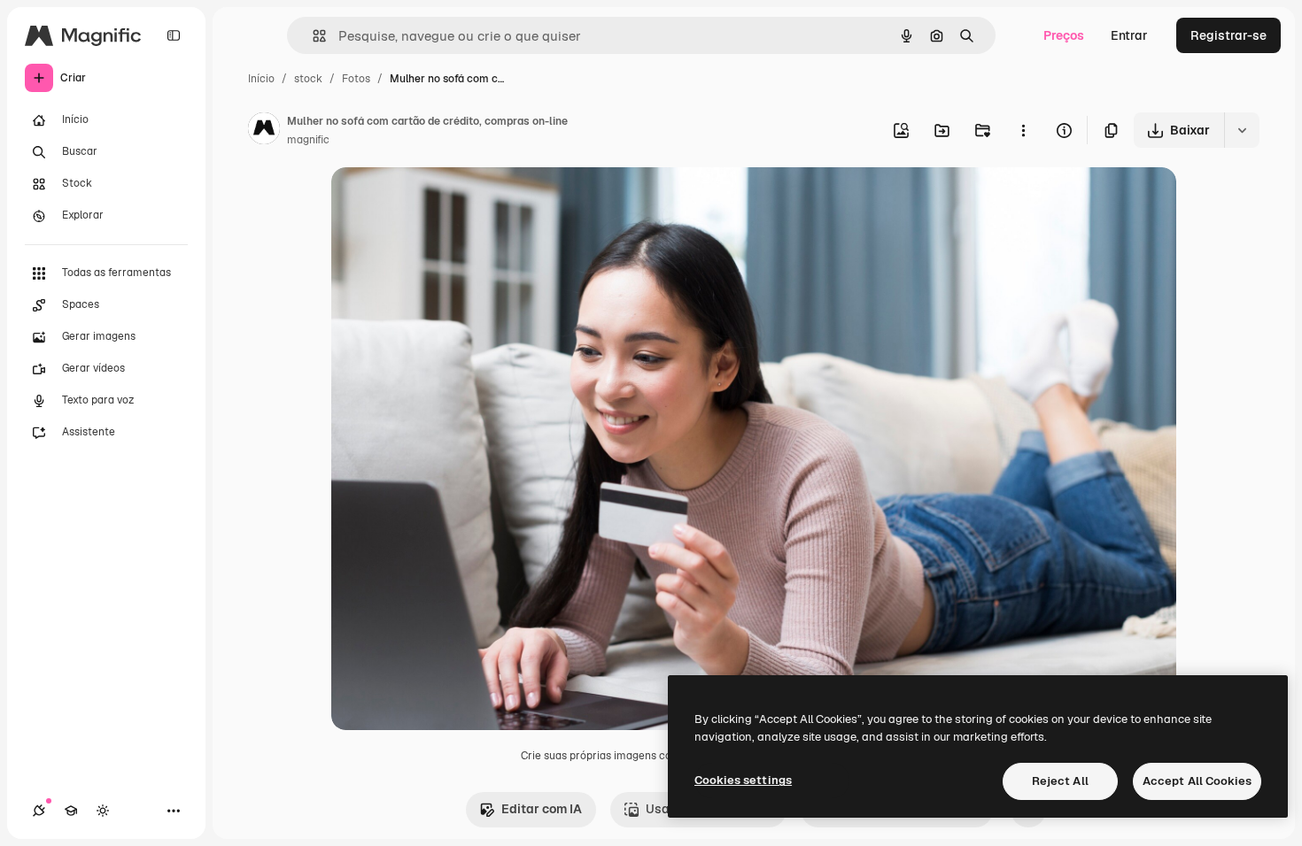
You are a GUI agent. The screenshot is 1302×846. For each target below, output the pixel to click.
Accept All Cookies (1197, 780)
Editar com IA (541, 809)
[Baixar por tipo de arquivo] (1241, 130)
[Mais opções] (1023, 130)
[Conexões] (39, 810)
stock (308, 79)
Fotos (356, 79)
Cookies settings (743, 780)
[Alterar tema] (103, 810)
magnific (308, 140)
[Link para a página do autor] (264, 131)
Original (444, 201)
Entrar (1129, 35)
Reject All (1060, 780)
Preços (1063, 35)
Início (261, 79)
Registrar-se (1228, 35)
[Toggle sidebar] (173, 35)
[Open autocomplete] (312, 35)
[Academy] (71, 810)
